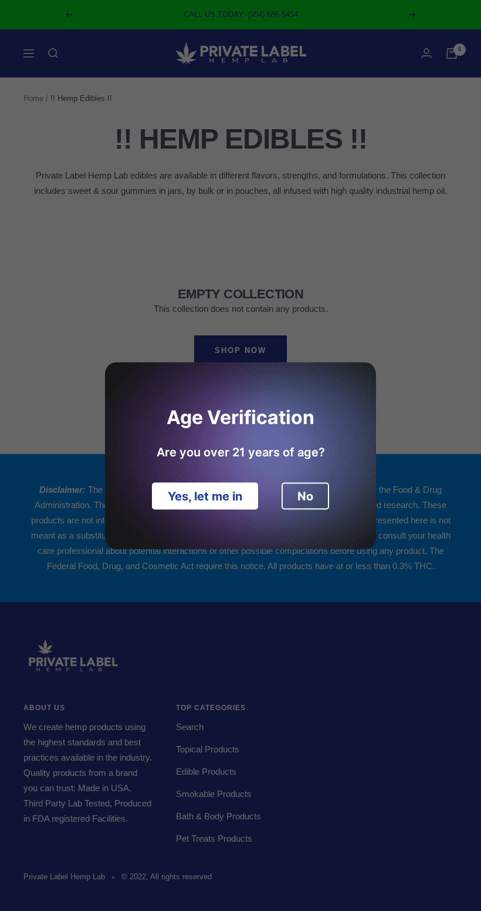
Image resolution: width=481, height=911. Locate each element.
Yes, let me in (205, 496)
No (305, 496)
